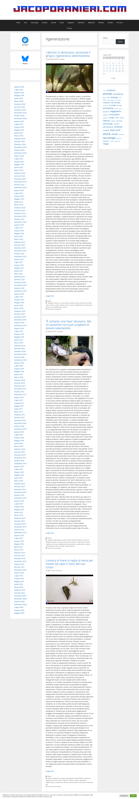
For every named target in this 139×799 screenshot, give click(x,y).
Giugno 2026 (19, 93)
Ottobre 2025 (19, 116)
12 (110, 65)
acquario (50, 540)
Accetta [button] (133, 795)
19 (110, 68)
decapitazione (70, 778)
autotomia (56, 778)
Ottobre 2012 (19, 564)
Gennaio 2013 (19, 556)
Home (18, 22)
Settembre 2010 (20, 570)
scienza (48, 307)
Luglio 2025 (18, 124)
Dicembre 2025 (20, 110)
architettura (118, 94)
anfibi (64, 540)
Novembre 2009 (20, 599)
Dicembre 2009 (20, 596)
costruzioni (118, 100)
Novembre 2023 (20, 182)
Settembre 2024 (20, 153)
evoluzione (82, 303)
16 (122, 65)
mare (47, 305)
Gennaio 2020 (19, 314)
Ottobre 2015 (19, 461)
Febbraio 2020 (19, 311)
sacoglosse (58, 782)
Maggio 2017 (19, 406)
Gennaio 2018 (19, 383)
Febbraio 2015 (19, 484)
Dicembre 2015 (20, 455)
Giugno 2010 (19, 579)
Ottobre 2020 (19, 288)
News (49, 301)
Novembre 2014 (20, 492)
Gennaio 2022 (19, 245)
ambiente (111, 90)
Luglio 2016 (18, 435)
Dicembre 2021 (20, 248)
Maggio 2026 (19, 95)
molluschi (66, 780)
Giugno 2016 (19, 438)
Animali (53, 22)
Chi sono (120, 22)
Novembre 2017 (20, 389)
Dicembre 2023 (20, 179)
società (106, 130)
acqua (104, 90)
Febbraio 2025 (19, 139)
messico (73, 542)
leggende (105, 118)
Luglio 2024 (18, 159)
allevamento (58, 540)
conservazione (64, 303)
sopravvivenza (73, 782)
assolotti (86, 540)
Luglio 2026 (18, 90)
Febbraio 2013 (19, 553)
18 (107, 68)
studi (80, 782)
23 (123, 68)
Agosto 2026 (19, 87)
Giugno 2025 (19, 127)
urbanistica (117, 141)
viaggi (106, 144)
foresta (116, 108)
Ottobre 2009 (19, 602)
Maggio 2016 (19, 441)
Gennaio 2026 (19, 107)
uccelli (112, 141)
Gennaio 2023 (19, 210)
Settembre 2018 (20, 360)
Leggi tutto (50, 296)
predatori (116, 124)
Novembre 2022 (20, 216)
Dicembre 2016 (20, 420)
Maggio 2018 (19, 371)
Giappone (71, 22)
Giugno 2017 (19, 403)
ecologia (112, 105)
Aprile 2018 (18, 374)
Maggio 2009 (19, 613)
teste (84, 782)
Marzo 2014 (18, 515)
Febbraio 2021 (19, 277)
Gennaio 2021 (19, 279)
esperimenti (79, 778)
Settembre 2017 (20, 394)
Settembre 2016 (20, 429)
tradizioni (118, 138)
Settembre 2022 (20, 222)
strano (65, 307)
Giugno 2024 (19, 162)
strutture (121, 134)
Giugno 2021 (19, 265)
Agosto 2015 (19, 466)
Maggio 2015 (19, 475)
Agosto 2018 (19, 363)
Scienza (44, 22)
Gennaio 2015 (19, 487)
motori (122, 118)
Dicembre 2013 (20, 524)
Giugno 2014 (19, 507)
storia (106, 134)
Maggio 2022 (19, 233)
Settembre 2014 (20, 498)
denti (77, 303)
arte (104, 97)
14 (116, 65)
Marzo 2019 (18, 343)
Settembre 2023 (20, 187)
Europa (119, 105)
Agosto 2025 (19, 121)
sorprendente (50, 546)
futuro (120, 108)
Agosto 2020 (19, 294)
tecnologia (109, 137)
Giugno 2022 (19, 231)
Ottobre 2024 (19, 150)
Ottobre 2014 (19, 495)
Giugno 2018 (19, 369)
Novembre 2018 (20, 354)
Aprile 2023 (18, 202)
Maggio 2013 (19, 544)
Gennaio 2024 (19, 176)
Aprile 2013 (18, 547)
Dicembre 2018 (20, 351)
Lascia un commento (54, 309)
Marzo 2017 (18, 412)
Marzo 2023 (18, 205)
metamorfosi (81, 542)
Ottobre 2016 (19, 426)
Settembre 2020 (20, 291)
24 (104, 71)
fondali (89, 303)
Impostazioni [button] (124, 795)
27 (113, 71)
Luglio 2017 (18, 400)
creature (72, 303)
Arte (25, 22)
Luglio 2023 (18, 193)
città (104, 100)
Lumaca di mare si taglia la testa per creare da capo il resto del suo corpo (69, 564)
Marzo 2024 (18, 170)
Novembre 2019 (20, 320)
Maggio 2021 (19, 268)
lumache (55, 780)
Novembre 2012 (20, 561)
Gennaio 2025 (19, 141)
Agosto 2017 (19, 397)
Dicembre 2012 (20, 558)
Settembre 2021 (20, 256)
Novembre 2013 (20, 527)
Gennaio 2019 (19, 348)
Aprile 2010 (18, 584)
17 (104, 68)
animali (68, 540)
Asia (108, 97)
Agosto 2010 (19, 573)
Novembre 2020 (20, 285)
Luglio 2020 (18, 297)
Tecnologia (34, 22)
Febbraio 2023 (19, 208)
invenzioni (114, 114)
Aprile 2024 (18, 167)
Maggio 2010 (19, 581)
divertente (105, 105)
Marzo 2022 (18, 239)
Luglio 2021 (18, 262)
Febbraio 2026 (19, 104)
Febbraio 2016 (19, 449)
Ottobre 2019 (19, 323)
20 (113, 68)
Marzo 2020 (18, 308)
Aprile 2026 (18, 98)
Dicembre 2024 (20, 144)
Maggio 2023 (19, 199)
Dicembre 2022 (20, 213)
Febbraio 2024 (19, 173)
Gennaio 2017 (19, 417)
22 (119, 68)
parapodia (83, 780)
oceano (56, 305)
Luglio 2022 (18, 228)
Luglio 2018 (18, 366)
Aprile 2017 (18, 409)
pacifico (62, 305)
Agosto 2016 (19, 432)
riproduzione (88, 305)
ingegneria (115, 111)
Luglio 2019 (18, 331)
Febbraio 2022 (19, 242)
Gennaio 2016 (19, 452)
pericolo (119, 121)
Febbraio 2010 (19, 590)
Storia (62, 22)
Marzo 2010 (18, 587)
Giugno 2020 (19, 300)
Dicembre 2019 (20, 317)
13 (113, 65)
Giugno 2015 (19, 472)
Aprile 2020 (18, 305)
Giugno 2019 (19, 334)
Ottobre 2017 (19, 392)
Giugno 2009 (19, 610)
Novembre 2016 (20, 423)
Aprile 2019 (18, 340)
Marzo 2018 (18, 377)
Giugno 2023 (19, 196)
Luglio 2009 (18, 607)
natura (52, 305)
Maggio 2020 (19, 302)
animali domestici (77, 540)
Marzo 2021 (18, 274)
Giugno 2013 (19, 541)
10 (104, 65)
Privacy (69, 28)
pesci (67, 305)
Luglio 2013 (18, 538)
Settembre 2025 (20, 118)
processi (55, 544)
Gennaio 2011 (19, 567)
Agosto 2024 (19, 156)
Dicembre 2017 (20, 386)
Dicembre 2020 (20, 282)
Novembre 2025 (20, 113)
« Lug (113, 78)
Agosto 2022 (19, 225)
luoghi (111, 117)
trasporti (106, 141)
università (90, 782)
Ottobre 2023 (19, 185)
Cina (120, 97)
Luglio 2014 (18, 504)
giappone (49, 780)
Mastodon (91, 22)
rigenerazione (79, 305)
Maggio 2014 (19, 510)
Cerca (105, 38)
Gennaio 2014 (19, 521)
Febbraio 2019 (19, 346)
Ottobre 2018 (19, 357)
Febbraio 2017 (19, 415)
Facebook (81, 22)
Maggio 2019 (19, 337)
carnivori (56, 303)
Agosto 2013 (19, 535)
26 (110, 71)
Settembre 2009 (20, 604)
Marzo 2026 (18, 101)
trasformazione (70, 546)
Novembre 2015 (20, 458)
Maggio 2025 (19, 130)
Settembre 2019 (20, 325)
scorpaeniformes (56, 307)
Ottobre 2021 (19, 254)
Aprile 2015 (18, 478)
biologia (50, 303)
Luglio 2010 (18, 576)
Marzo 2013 (18, 550)
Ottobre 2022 (19, 219)
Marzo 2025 (18, 136)
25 (107, 71)
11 (107, 65)
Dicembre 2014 (20, 489)
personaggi (108, 124)
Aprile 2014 (18, 512)
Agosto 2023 (19, 190)
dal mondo (115, 102)
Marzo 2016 (18, 446)
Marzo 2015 (18, 481)
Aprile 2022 (18, 236)
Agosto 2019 (19, 328)
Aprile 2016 (18, 443)
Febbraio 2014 (19, 518)
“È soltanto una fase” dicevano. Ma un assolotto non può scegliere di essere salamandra (68, 325)
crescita (59, 542)
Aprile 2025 (18, 133)
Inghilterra (106, 115)
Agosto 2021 (19, 259)
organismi (49, 544)
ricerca (72, 305)
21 (116, 68)
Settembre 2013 (20, 533)
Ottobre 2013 (19, 530)
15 (119, 65)
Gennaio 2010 (19, 593)
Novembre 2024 (20, 147)
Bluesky (101, 22)
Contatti (110, 22)
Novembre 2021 (20, 251)
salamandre (80, 544)
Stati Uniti (115, 130)
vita (47, 784)
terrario (62, 546)
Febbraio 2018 (19, 380)
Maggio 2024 (19, 164)
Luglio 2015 (18, 469)
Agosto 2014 (19, 501)
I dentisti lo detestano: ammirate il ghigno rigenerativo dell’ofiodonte (68, 54)
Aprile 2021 (18, 271)
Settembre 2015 (20, 464)
